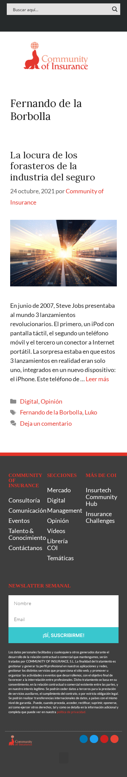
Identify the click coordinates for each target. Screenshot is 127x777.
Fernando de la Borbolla (51, 412)
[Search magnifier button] (114, 9)
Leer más (97, 379)
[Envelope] (83, 21)
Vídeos (56, 530)
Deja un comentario (46, 423)
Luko (91, 412)
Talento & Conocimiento (24, 534)
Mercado (59, 490)
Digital (29, 401)
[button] (13, 55)
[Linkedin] (43, 21)
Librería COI (57, 544)
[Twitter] (56, 21)
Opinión (51, 401)
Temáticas (60, 558)
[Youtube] (70, 21)
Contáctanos (24, 547)
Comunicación (24, 510)
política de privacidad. (71, 712)
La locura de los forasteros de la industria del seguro (52, 166)
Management (63, 510)
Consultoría (24, 500)
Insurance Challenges (100, 517)
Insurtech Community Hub (101, 496)
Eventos (19, 520)
